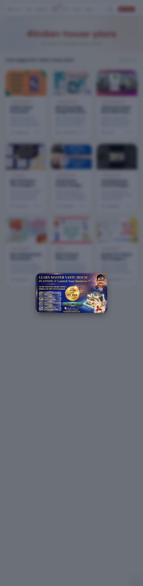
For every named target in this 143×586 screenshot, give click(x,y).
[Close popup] (102, 278)
